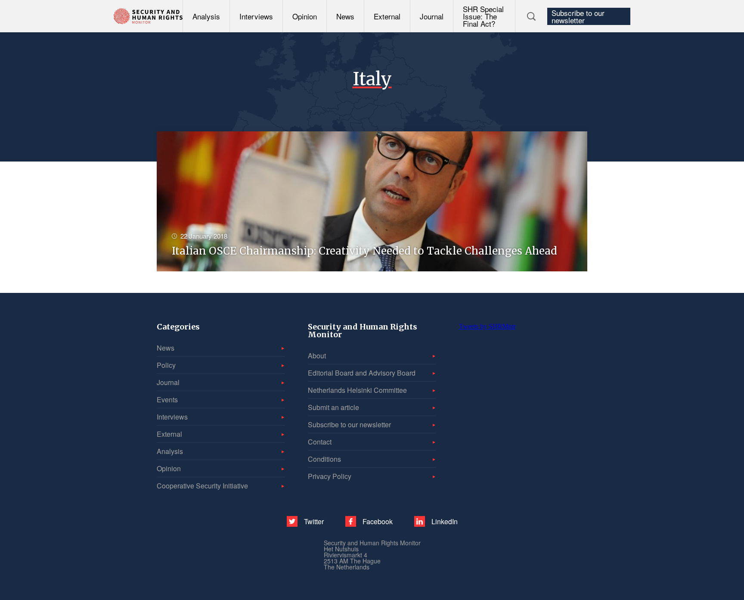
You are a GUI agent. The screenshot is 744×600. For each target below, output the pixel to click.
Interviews (256, 16)
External (387, 16)
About (317, 356)
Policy (166, 365)
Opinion (304, 16)
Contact (320, 442)
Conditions (324, 459)
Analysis (206, 16)
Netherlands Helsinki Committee (357, 390)
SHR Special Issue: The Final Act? (483, 16)
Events (167, 399)
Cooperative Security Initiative (202, 486)
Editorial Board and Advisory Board (361, 373)
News (345, 16)
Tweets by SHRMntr (487, 326)
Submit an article (333, 407)
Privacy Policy (329, 476)
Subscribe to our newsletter (578, 16)
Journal (431, 16)
